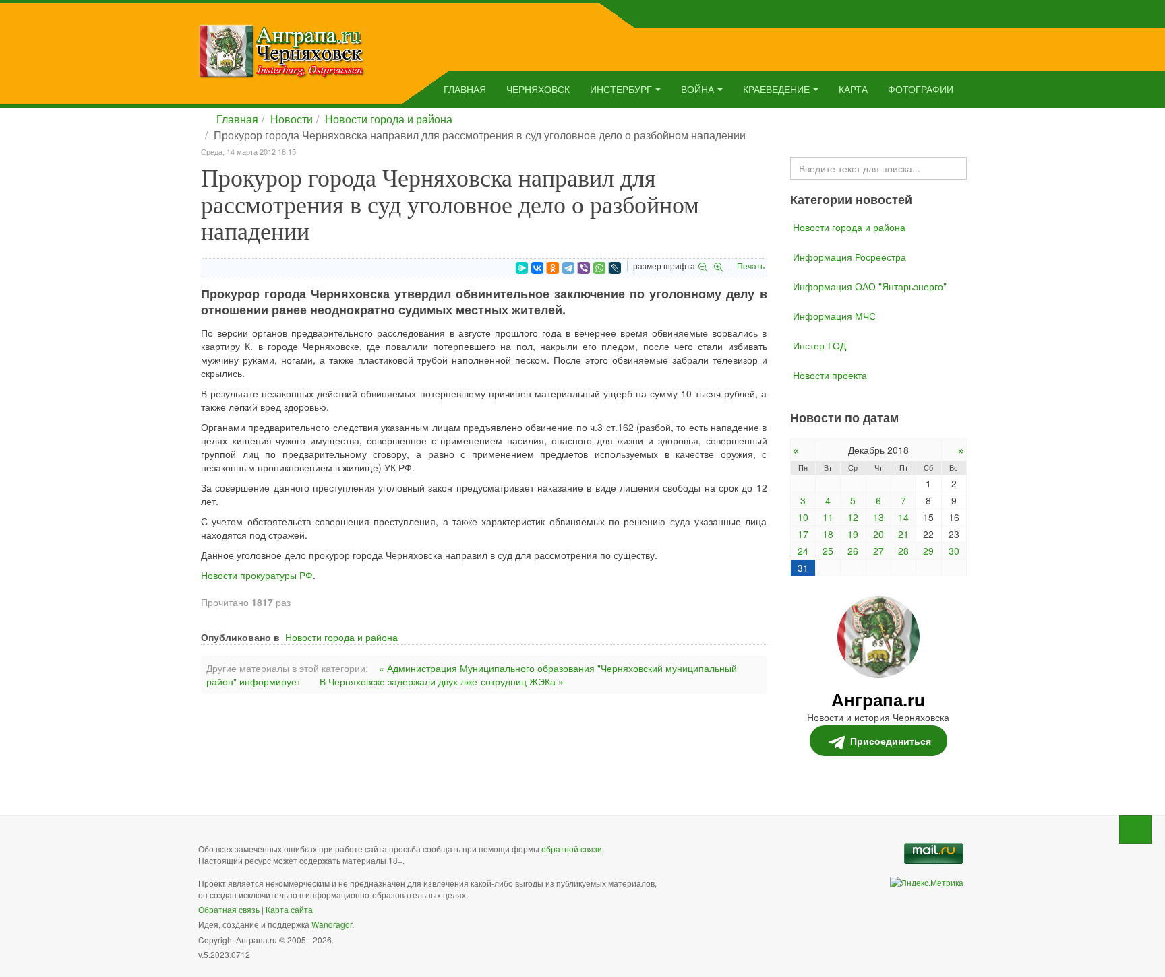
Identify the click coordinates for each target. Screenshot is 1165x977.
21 (903, 534)
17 (803, 534)
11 (828, 517)
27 (878, 551)
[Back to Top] (1135, 829)
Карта (853, 89)
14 (903, 517)
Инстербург (621, 89)
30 (954, 551)
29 (928, 551)
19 (852, 534)
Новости (291, 119)
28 (903, 551)
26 (852, 551)
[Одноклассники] (553, 268)
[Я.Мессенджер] (522, 268)
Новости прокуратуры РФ (257, 575)
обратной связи (571, 848)
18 (828, 534)
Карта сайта (289, 909)
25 (828, 551)
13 (878, 517)
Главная (465, 89)
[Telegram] (568, 268)
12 (852, 517)
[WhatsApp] (599, 268)
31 (803, 567)
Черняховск (538, 89)
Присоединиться (890, 740)
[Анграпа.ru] (281, 50)
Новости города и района (388, 119)
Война (697, 89)
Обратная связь (229, 909)
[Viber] (584, 268)
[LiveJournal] (615, 268)
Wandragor (331, 924)
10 (803, 517)
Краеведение (776, 89)
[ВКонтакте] (537, 268)
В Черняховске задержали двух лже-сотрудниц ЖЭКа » (442, 681)
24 (803, 551)
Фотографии (920, 89)
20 (878, 534)
